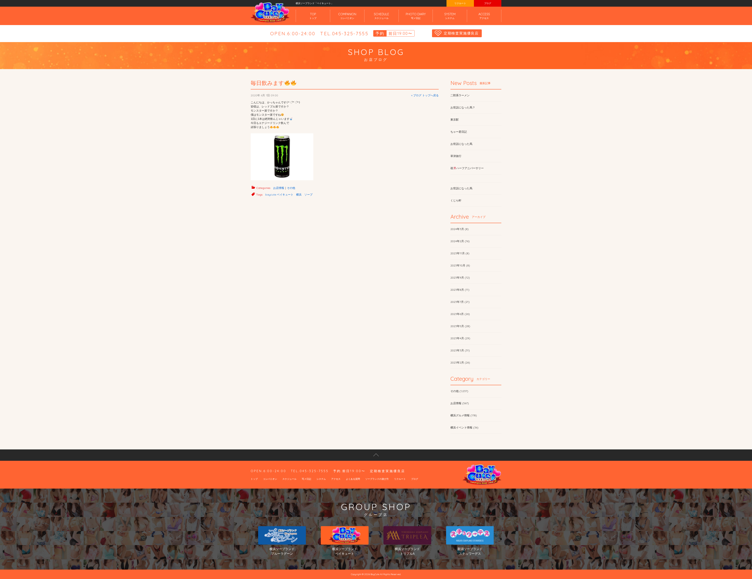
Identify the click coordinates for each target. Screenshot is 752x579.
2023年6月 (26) (460, 314)
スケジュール (289, 478)
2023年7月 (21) (460, 302)
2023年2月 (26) (460, 362)
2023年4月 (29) (460, 338)
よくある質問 (353, 478)
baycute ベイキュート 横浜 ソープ (289, 194)
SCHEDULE (381, 16)
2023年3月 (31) (460, 350)
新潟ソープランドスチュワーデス (470, 551)
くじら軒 (455, 200)
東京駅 (454, 119)
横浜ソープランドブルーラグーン (282, 551)
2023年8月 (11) (459, 289)
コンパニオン (270, 478)
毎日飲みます (267, 82)
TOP (312, 16)
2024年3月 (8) (459, 229)
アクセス (336, 478)
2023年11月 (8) (459, 253)
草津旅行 (455, 156)
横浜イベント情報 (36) (464, 427)
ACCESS (484, 16)
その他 (291, 188)
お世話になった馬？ (462, 107)
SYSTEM (450, 16)
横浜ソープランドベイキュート (344, 551)
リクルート (460, 3)
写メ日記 (306, 478)
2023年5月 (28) (460, 326)
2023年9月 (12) (460, 277)
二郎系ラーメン (460, 95)
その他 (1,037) (459, 391)
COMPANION (347, 16)
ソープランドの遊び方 (377, 478)
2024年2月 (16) (460, 241)
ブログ (487, 3)
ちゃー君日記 (458, 131)
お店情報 (278, 188)
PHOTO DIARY (416, 16)
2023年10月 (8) (460, 265)
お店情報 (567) (459, 403)
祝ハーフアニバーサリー (467, 168)
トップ (254, 478)
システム (321, 478)
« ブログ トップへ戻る (425, 95)
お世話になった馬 (461, 144)
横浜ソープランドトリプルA (407, 551)
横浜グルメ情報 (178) (463, 415)
